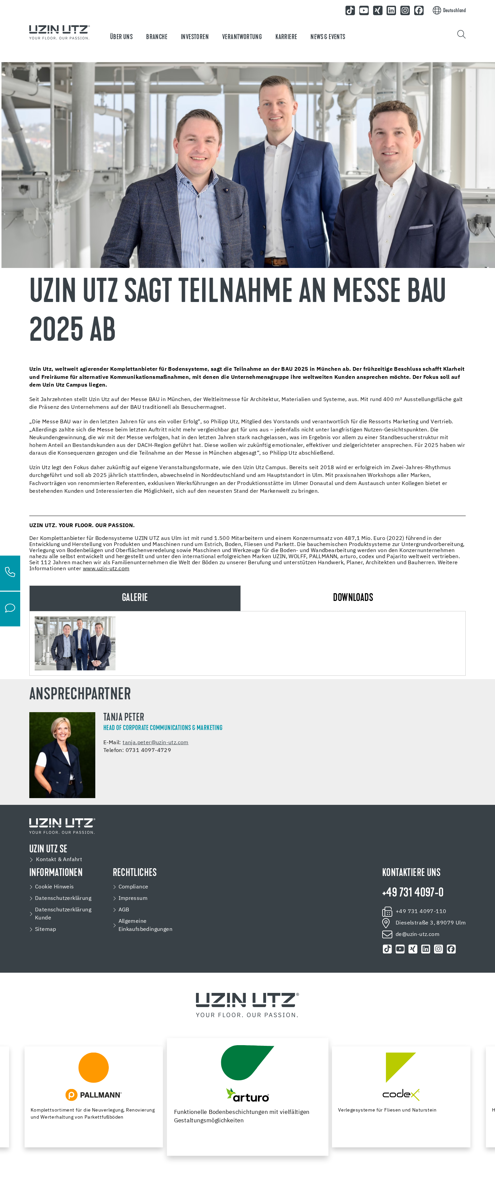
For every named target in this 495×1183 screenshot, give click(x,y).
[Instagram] (405, 10)
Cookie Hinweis (54, 887)
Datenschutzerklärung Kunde (63, 914)
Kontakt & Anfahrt (59, 859)
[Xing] (377, 10)
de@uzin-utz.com (417, 934)
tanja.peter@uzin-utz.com (156, 743)
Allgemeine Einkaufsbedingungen (146, 925)
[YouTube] (364, 10)
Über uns (121, 37)
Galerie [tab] (135, 598)
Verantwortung (242, 37)
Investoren (195, 37)
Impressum (133, 898)
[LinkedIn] (391, 10)
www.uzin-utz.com (106, 569)
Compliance (133, 887)
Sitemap (45, 929)
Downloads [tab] (353, 598)
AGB (124, 910)
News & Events (327, 37)
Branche (156, 37)
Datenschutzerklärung (63, 898)
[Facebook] (419, 10)
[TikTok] (350, 10)
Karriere (286, 37)
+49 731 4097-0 (413, 893)
